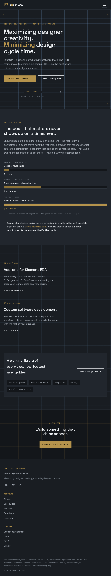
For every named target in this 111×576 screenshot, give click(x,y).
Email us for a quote (54, 444)
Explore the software (18, 79)
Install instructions (20, 389)
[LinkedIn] (6, 484)
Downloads (9, 513)
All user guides (17, 382)
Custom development (50, 79)
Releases (8, 508)
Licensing (8, 518)
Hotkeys (74, 382)
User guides (9, 504)
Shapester (60, 382)
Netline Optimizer (40, 382)
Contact (7, 546)
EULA (6, 541)
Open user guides (89, 372)
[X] (20, 484)
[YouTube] (13, 484)
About (6, 536)
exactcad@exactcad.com (16, 473)
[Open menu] (104, 5)
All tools (7, 499)
